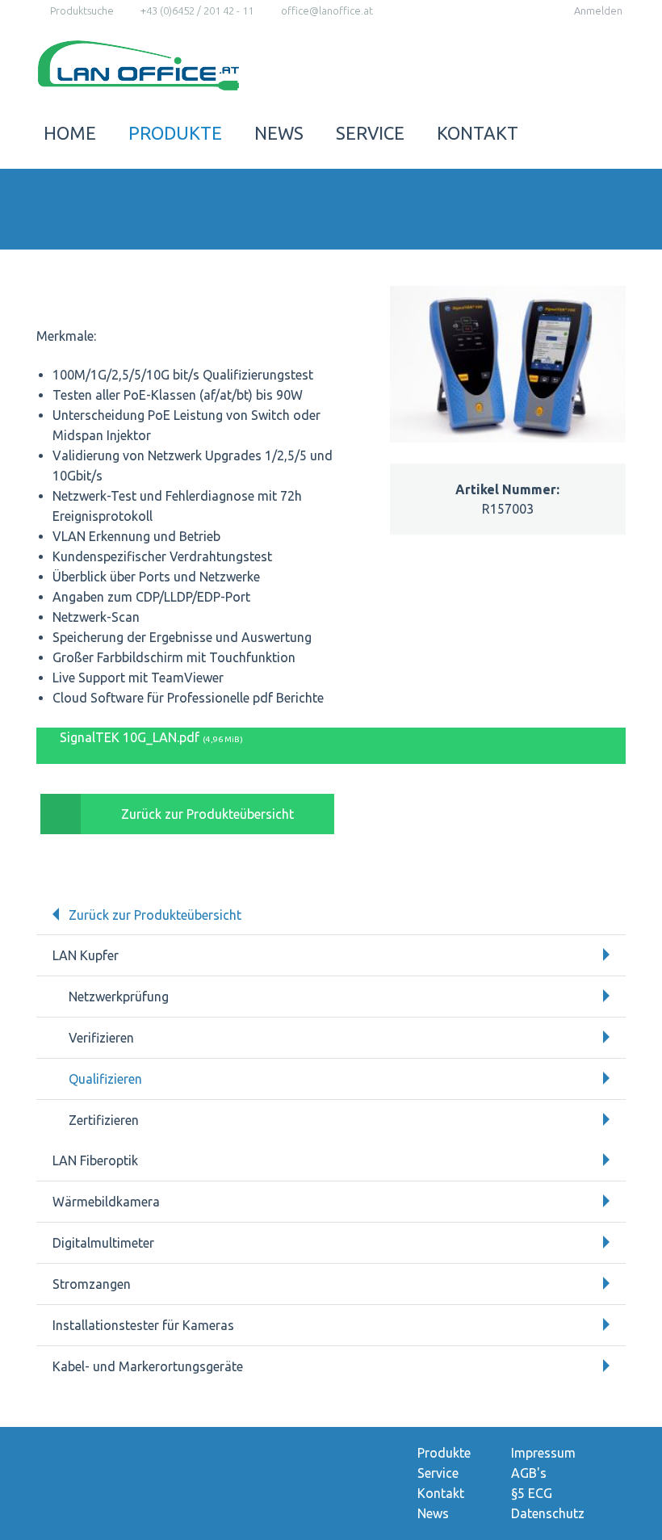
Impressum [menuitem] (543, 1453)
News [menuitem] (433, 1513)
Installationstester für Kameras (143, 1325)
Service (370, 133)
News (279, 133)
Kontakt (477, 133)
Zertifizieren (104, 1120)
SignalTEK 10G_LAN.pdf (150, 737)
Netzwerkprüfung (119, 996)
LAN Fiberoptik (95, 1160)
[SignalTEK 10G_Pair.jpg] (508, 437)
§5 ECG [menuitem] (531, 1493)
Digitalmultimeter (103, 1243)
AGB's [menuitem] (529, 1473)
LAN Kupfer (85, 955)
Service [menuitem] (438, 1473)
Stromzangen (91, 1284)
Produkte (175, 133)
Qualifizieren (105, 1079)
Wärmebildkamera (106, 1201)
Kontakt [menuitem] (440, 1493)
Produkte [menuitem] (444, 1453)
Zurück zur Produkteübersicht (207, 814)
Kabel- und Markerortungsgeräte (147, 1366)
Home (70, 133)
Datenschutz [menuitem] (547, 1513)
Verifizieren (101, 1037)
